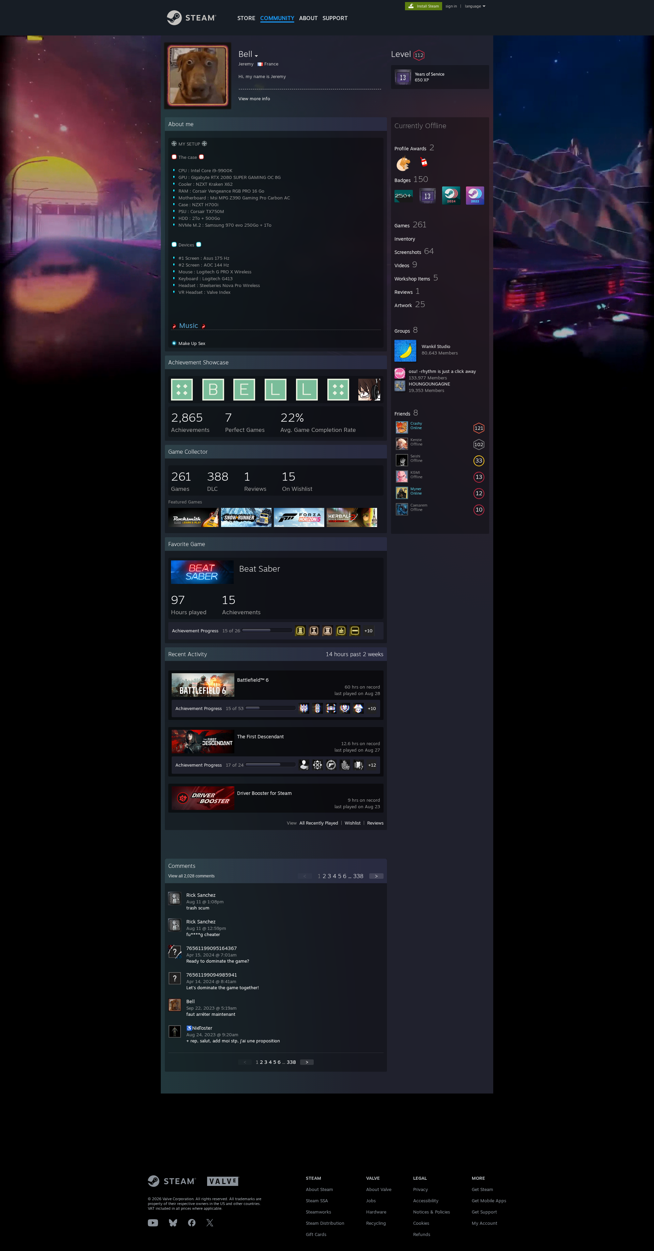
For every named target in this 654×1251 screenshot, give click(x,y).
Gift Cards (316, 1234)
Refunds (421, 1234)
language (473, 6)
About (308, 18)
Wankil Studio (436, 346)
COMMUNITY (277, 18)
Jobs (371, 1200)
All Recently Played (318, 823)
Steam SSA (317, 1200)
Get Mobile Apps (489, 1200)
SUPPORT (335, 18)
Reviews (375, 823)
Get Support (484, 1212)
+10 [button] (368, 630)
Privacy (420, 1189)
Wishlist (353, 823)
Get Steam (482, 1189)
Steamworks (318, 1212)
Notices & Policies (431, 1212)
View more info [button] (254, 98)
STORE (246, 18)
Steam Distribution (325, 1223)
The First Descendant (260, 736)
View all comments (191, 876)
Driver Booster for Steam (264, 793)
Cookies (421, 1223)
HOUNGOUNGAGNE (429, 384)
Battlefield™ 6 (253, 680)
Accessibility (425, 1200)
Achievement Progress (195, 630)
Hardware (376, 1212)
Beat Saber (259, 568)
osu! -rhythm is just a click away (442, 371)
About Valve (378, 1189)
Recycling (376, 1223)
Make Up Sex (191, 343)
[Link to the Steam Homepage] (191, 23)
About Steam (319, 1189)
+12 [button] (372, 765)
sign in (451, 6)
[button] (440, 54)
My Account (484, 1223)
